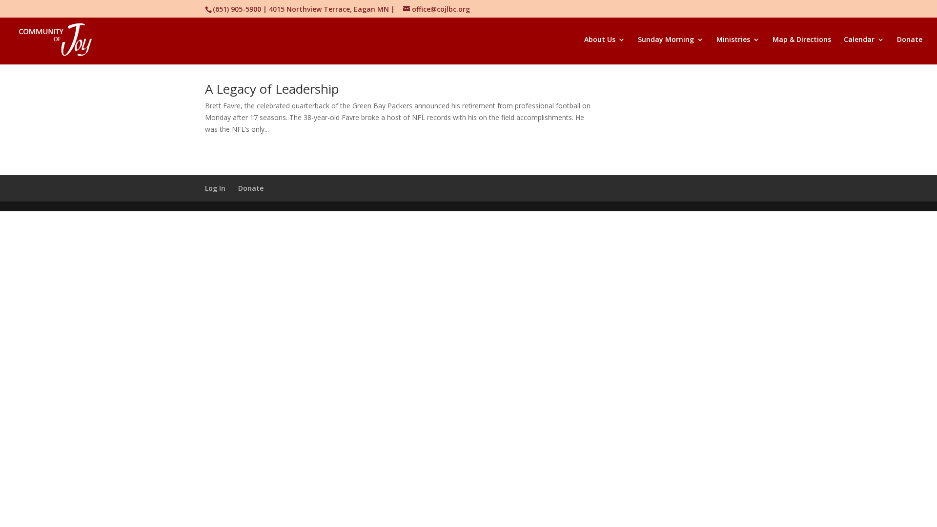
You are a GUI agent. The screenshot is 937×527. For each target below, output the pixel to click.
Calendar (859, 40)
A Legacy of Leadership (272, 89)
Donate (909, 40)
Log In (215, 188)
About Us (599, 40)
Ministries (733, 40)
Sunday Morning (666, 40)
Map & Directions (802, 40)
